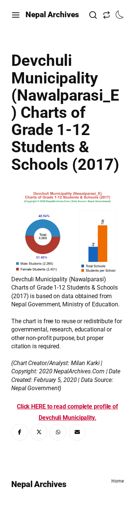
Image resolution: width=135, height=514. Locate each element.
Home (117, 481)
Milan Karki (85, 363)
